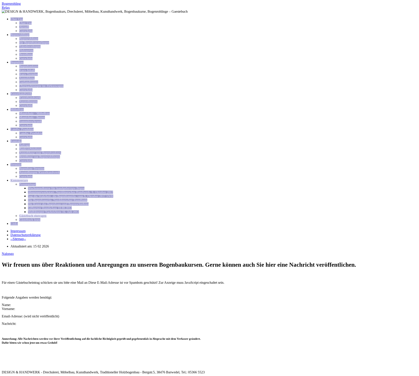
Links (14, 223)
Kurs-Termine (28, 74)
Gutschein (26, 31)
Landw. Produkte (22, 129)
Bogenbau (17, 62)
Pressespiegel (27, 184)
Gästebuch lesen (29, 219)
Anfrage (24, 145)
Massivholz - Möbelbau (34, 113)
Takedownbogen (30, 46)
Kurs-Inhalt (27, 70)
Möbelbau (17, 109)
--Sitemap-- (18, 239)
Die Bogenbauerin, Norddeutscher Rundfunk (57, 200)
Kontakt (16, 141)
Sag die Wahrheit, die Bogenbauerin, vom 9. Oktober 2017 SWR (70, 196)
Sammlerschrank (30, 121)
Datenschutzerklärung (25, 235)
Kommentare (19, 180)
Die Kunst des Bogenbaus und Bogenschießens (58, 204)
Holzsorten (26, 50)
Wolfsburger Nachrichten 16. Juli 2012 (53, 212)
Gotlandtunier (28, 82)
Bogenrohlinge (19, 35)
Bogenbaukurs (28, 66)
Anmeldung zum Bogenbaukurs (40, 153)
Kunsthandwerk (21, 94)
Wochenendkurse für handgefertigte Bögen (56, 188)
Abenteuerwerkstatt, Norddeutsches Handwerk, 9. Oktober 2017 (70, 192)
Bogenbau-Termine (31, 168)
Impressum (18, 231)
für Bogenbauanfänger (34, 42)
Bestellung (26, 54)
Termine (15, 164)
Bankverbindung (30, 149)
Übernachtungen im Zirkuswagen (41, 86)
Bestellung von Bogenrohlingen (39, 156)
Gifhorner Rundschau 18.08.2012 (50, 208)
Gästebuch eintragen (32, 216)
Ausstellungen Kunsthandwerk (39, 172)
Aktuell (24, 27)
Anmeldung (27, 78)
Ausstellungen (28, 101)
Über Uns (16, 19)
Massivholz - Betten (32, 117)
